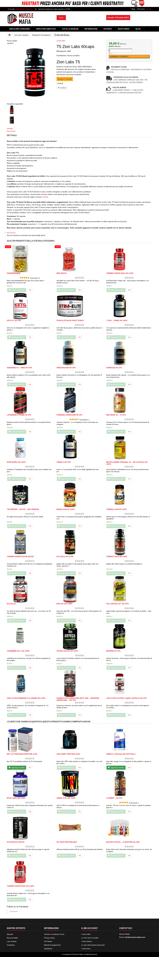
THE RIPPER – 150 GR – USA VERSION (23, 509)
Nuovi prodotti (12, 938)
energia (45, 197)
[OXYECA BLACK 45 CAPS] (79, 636)
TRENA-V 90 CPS (64, 462)
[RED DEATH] (79, 258)
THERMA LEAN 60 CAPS (116, 509)
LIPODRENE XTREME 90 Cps (19, 415)
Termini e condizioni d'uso (54, 934)
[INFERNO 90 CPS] (129, 636)
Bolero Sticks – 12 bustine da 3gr (122, 842)
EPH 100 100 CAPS (64, 604)
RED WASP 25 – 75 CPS (116, 415)
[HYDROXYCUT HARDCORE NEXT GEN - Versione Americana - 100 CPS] (79, 683)
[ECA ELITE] (30, 589)
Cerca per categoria (19, 29)
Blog (133, 9)
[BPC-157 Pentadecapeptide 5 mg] (30, 739)
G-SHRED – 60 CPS (114, 798)
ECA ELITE (11, 604)
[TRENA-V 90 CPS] (79, 447)
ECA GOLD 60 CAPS (65, 556)
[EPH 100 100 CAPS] (79, 589)
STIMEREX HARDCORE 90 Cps (69, 415)
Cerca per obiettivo (46, 29)
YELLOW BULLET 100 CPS (117, 604)
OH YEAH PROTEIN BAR (67, 842)
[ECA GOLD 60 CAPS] (79, 542)
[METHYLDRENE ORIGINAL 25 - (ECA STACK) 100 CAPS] (129, 447)
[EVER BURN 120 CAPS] (30, 447)
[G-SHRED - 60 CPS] (129, 783)
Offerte (107, 29)
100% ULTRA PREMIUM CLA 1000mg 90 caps (26, 698)
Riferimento (61, 51)
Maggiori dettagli (65, 79)
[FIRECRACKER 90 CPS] (79, 353)
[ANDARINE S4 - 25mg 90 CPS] (30, 353)
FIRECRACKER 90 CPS (66, 368)
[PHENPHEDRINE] (30, 258)
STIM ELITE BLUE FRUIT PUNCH (70, 320)
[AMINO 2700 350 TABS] (79, 783)
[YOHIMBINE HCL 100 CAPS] (30, 636)
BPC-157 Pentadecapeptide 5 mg (22, 754)
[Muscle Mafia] (30, 19)
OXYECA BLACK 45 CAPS (67, 651)
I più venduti (11, 941)
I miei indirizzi (86, 941)
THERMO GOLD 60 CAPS (116, 556)
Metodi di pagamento (52, 945)
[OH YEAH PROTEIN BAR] (79, 827)
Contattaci (11, 945)
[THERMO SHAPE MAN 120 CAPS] (129, 258)
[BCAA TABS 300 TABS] (30, 783)
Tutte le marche (70, 29)
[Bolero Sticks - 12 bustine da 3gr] (129, 827)
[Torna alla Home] (9, 35)
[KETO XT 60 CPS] (30, 306)
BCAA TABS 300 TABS (16, 798)
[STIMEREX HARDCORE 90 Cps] (79, 400)
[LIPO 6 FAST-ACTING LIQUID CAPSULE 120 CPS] (129, 683)
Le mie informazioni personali (92, 945)
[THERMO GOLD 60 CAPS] (129, 542)
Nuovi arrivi (123, 29)
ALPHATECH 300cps (15, 842)
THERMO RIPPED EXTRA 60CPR (20, 556)
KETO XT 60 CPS (14, 320)
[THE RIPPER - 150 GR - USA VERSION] (30, 494)
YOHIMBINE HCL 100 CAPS (18, 651)
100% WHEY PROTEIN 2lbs (68, 754)
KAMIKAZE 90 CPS (114, 368)
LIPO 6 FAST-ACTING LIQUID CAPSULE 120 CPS (126, 698)
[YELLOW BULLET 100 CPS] (129, 589)
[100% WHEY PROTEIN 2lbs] (79, 739)
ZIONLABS (61, 41)
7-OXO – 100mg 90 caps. (117, 320)
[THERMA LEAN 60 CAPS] (129, 494)
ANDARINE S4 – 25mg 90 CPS (19, 368)
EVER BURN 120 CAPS (16, 462)
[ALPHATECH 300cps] (30, 827)
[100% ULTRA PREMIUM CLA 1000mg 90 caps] (30, 683)
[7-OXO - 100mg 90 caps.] (129, 306)
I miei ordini (85, 934)
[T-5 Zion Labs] (30, 110)
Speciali (10, 934)
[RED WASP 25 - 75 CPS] (129, 400)
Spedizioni (48, 949)
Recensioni (11, 131)
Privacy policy (49, 938)
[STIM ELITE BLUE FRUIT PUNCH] (79, 306)
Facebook (14, 911)
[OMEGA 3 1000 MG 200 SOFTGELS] (129, 739)
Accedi (148, 9)
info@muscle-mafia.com (135, 937)
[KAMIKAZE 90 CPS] (129, 353)
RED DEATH (61, 273)
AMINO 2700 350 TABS (66, 798)
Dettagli (10, 128)
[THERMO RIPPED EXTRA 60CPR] (30, 542)
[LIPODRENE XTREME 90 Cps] (30, 400)
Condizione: (62, 56)
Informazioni (90, 29)
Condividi (62, 88)
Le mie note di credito (89, 938)
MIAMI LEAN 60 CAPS (66, 509)
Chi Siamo (48, 941)
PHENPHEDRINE (13, 273)
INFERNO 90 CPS (113, 651)
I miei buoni (85, 949)
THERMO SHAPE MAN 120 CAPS (119, 273)
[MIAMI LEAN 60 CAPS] (79, 494)
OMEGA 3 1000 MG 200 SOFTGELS (120, 754)
